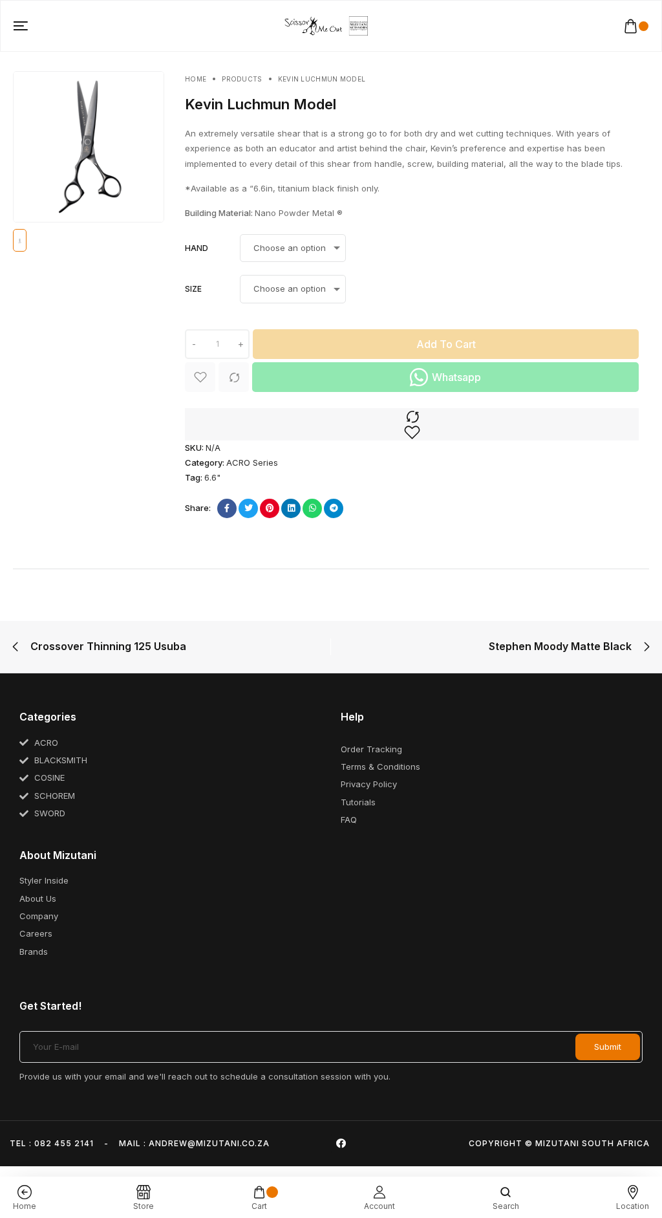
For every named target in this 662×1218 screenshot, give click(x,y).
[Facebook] (340, 1143)
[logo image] (326, 25)
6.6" (212, 477)
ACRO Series (252, 462)
